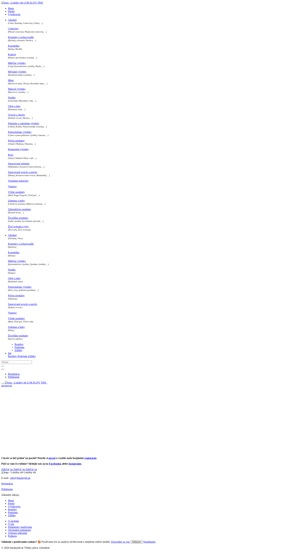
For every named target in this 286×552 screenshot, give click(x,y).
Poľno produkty (16, 140)
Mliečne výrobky (17, 63)
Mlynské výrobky (17, 71)
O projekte (13, 521)
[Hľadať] (2, 366)
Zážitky (19, 350)
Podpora (12, 536)
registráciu (90, 458)
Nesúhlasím (149, 541)
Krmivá (12, 54)
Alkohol (12, 20)
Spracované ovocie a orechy (22, 172)
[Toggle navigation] (2, 383)
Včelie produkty (16, 192)
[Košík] (47, 382)
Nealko (12, 97)
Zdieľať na (7, 469)
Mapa (11, 8)
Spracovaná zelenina (18, 163)
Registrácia (7, 483)
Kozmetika (13, 45)
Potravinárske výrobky (20, 132)
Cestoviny (13, 28)
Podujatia (19, 347)
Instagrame (75, 463)
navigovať (6, 385)
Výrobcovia (14, 14)
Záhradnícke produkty (19, 209)
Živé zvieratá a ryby (18, 226)
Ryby (11, 155)
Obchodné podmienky (19, 530)
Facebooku (55, 463)
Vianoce (12, 186)
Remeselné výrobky (18, 149)
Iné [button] (9, 353)
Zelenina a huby (16, 200)
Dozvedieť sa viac (120, 541)
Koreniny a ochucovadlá (21, 37)
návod (51, 458)
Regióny (19, 344)
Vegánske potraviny (18, 180)
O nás (11, 524)
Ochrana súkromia (17, 533)
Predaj (11, 11)
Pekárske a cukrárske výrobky (23, 123)
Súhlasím (136, 542)
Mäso (11, 80)
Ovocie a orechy (16, 114)
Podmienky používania (20, 527)
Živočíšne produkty (18, 218)
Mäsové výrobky (17, 89)
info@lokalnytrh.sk (20, 478)
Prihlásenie (7, 489)
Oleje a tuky (14, 106)
